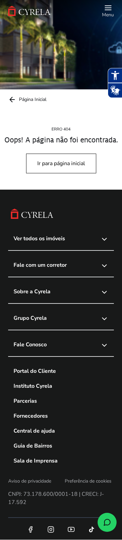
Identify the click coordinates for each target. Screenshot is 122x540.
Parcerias (25, 401)
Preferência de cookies (88, 481)
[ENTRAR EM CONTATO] (107, 522)
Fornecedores (31, 416)
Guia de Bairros (33, 446)
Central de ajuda (34, 431)
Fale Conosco (30, 344)
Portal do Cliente (35, 371)
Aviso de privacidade (29, 481)
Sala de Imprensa (36, 461)
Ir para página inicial (61, 163)
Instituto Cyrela (33, 386)
